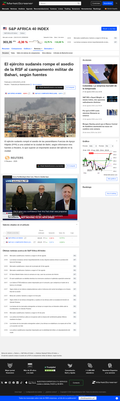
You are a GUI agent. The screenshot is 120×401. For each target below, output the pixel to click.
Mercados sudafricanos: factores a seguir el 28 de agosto (92, 38)
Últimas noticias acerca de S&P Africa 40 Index (24, 251)
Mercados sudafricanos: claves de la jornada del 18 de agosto (29, 266)
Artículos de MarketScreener (63, 53)
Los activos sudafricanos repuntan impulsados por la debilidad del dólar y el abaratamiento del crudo (40, 331)
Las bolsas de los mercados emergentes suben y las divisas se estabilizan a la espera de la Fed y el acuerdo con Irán (40, 325)
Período (101, 146)
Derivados (48, 49)
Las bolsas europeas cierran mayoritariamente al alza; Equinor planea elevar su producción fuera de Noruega (92, 42)
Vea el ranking (111, 193)
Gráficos (27, 49)
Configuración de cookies (34, 392)
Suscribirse (108, 3)
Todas (13, 53)
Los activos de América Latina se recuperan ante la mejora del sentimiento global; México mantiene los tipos (38, 318)
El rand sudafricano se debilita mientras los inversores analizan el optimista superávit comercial (40, 278)
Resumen (5, 49)
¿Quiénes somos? (51, 392)
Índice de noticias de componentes (28, 53)
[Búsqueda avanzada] (78, 3)
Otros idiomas (46, 53)
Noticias (37, 49)
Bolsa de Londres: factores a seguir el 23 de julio (25, 296)
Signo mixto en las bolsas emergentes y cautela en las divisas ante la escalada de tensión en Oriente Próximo (39, 301)
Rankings (87, 187)
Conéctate (96, 3)
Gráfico (86, 141)
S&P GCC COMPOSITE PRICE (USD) (20, 242)
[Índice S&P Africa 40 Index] (29, 93)
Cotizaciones (16, 49)
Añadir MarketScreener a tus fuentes (50, 87)
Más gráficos (112, 179)
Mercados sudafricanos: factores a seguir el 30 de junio (27, 313)
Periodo (85, 146)
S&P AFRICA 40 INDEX (15, 238)
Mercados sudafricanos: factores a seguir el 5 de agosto (27, 270)
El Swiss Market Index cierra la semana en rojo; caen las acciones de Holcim (34, 274)
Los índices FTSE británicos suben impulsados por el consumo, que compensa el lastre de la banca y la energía (39, 284)
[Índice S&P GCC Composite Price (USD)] (64, 93)
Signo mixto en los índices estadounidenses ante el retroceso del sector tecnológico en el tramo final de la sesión (40, 290)
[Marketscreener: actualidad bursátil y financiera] (17, 3)
